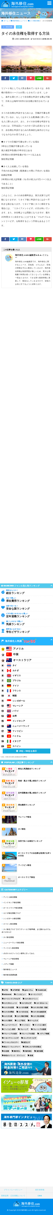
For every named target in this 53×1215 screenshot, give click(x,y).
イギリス (16, 675)
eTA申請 (16, 990)
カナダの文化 (23, 1012)
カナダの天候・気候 (40, 1007)
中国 (15, 654)
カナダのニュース (10, 1003)
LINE (39, 78)
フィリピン (17, 731)
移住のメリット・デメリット (14, 1055)
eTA (6, 990)
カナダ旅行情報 (22, 1016)
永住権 (6, 1051)
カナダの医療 (23, 1007)
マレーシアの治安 (10, 1033)
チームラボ (34, 1020)
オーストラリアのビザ (12, 999)
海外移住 (28, 1051)
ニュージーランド (20, 726)
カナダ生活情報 (38, 1016)
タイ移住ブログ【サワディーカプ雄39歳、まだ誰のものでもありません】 (26, 930)
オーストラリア (22, 660)
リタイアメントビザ (11, 1038)
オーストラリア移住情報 (12, 908)
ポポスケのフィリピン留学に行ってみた (18, 953)
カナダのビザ (27, 1003)
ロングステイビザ (29, 1038)
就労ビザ (26, 1042)
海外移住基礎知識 (10, 975)
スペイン (16, 746)
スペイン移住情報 (10, 924)
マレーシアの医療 (39, 1029)
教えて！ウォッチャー (12, 1047)
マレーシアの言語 (28, 1033)
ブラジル (16, 680)
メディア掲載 (8, 964)
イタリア (16, 741)
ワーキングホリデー (11, 1042)
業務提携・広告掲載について (13, 1195)
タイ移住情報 (8, 937)
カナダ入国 (8, 1016)
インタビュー (21, 994)
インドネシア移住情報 (12, 902)
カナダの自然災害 (39, 1012)
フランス (16, 690)
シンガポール (18, 700)
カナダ (15, 670)
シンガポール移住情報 (12, 918)
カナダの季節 (9, 1012)
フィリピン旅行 (40, 1025)
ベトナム (16, 736)
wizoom (7, 994)
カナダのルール (42, 1003)
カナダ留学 (8, 1020)
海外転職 (40, 1051)
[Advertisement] (26, 35)
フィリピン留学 (9, 1029)
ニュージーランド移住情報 (13, 942)
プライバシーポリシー (13, 1189)
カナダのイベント (31, 999)
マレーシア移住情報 (11, 959)
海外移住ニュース (10, 969)
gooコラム (28, 990)
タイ (14, 665)
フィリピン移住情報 (11, 948)
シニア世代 (21, 1020)
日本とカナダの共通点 (33, 1047)
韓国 (14, 695)
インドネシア (18, 720)
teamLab (42, 990)
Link (40, 1195)
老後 (31, 1055)
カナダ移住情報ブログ (12, 913)
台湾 (14, 715)
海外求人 (17, 1051)
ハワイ (15, 710)
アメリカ (18, 648)
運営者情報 (39, 1189)
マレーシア (17, 705)
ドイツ (15, 685)
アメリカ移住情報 (10, 897)
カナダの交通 (9, 1007)
